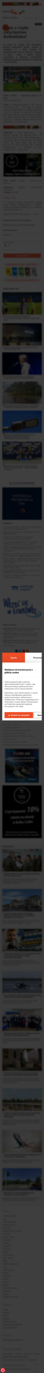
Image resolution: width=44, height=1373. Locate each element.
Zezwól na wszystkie (20, 715)
